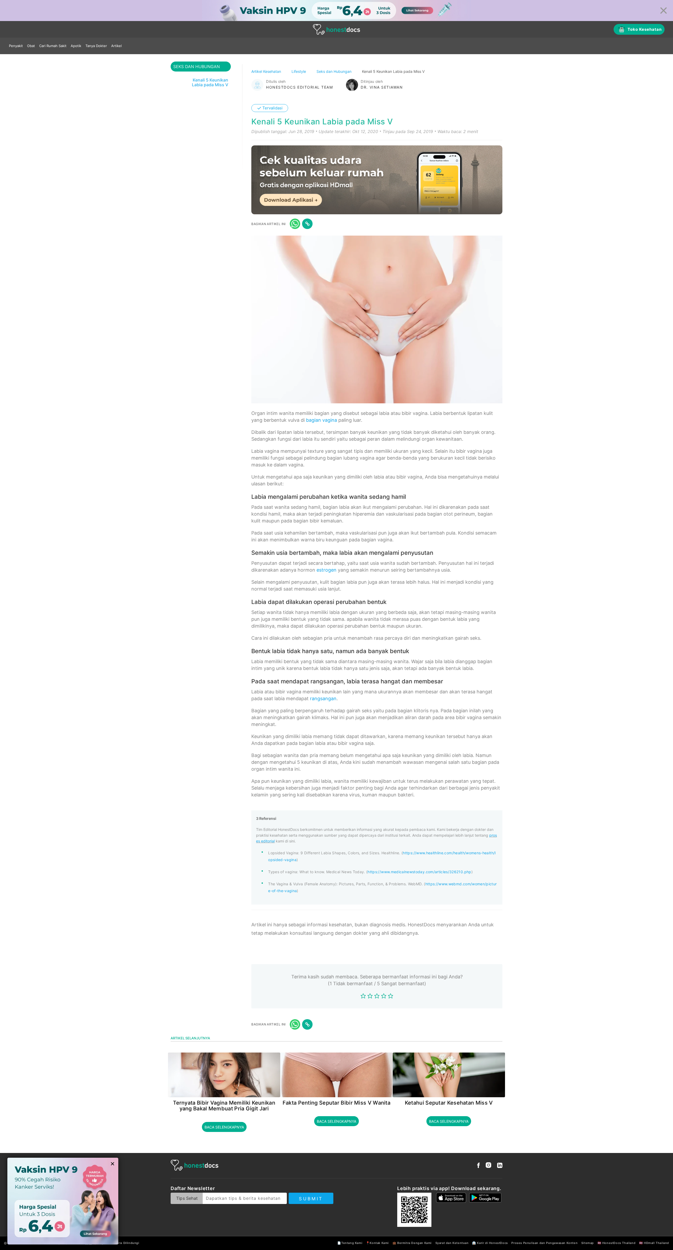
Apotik (76, 46)
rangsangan (323, 698)
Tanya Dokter (96, 46)
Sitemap (587, 1243)
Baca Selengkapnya (224, 1127)
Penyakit (16, 46)
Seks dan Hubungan (335, 71)
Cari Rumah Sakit (53, 46)
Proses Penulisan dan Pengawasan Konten (544, 1243)
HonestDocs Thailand (618, 1243)
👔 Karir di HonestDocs (490, 1243)
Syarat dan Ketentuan (452, 1243)
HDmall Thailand (656, 1243)
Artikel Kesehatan (266, 71)
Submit (311, 1198)
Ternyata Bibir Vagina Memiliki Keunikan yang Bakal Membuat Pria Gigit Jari (224, 1105)
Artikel (116, 46)
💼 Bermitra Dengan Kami (412, 1243)
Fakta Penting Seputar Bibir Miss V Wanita (336, 1103)
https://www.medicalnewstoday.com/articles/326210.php (419, 872)
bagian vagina (321, 420)
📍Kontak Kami (377, 1243)
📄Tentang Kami (349, 1243)
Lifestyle (299, 71)
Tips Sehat (187, 1198)
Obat (31, 46)
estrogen (326, 570)
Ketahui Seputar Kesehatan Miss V (449, 1103)
